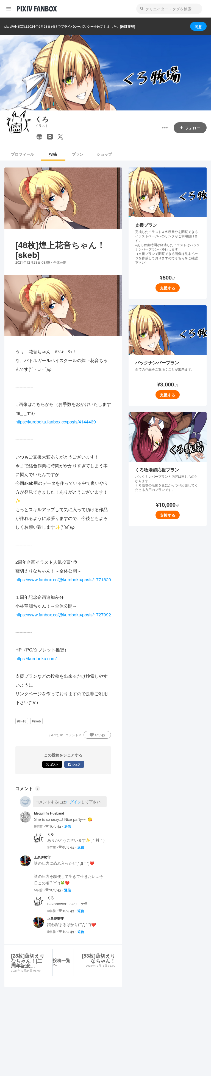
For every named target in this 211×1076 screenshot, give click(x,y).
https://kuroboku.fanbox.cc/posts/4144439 (55, 422)
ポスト (54, 764)
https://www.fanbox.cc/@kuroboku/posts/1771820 (63, 579)
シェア (76, 764)
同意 (198, 26)
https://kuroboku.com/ (36, 658)
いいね (100, 734)
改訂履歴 (127, 26)
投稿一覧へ (61, 962)
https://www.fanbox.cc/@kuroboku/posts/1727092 (63, 614)
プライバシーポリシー (77, 26)
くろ (42, 119)
